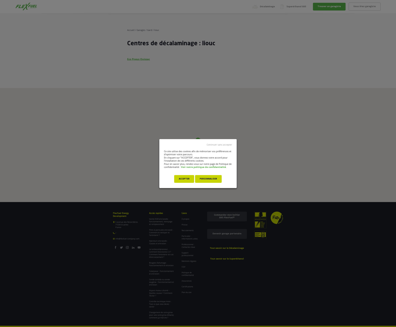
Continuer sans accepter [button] (219, 145)
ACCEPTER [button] (184, 179)
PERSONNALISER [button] (208, 179)
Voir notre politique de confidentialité (203, 167)
